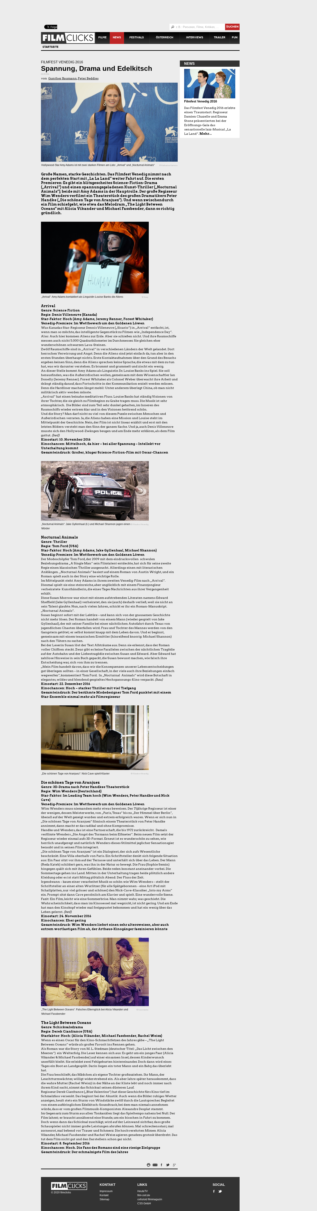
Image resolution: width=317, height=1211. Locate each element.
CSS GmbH (144, 1203)
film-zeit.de (143, 1195)
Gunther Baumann (62, 78)
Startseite (50, 47)
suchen (232, 27)
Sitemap (104, 1199)
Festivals (136, 38)
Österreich (164, 38)
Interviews (194, 38)
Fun (234, 38)
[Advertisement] (145, 12)
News (117, 38)
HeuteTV (142, 1191)
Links (142, 1184)
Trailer (219, 38)
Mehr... (205, 133)
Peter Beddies (88, 78)
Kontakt (107, 1184)
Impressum (106, 1191)
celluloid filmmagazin (149, 1199)
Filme (102, 38)
